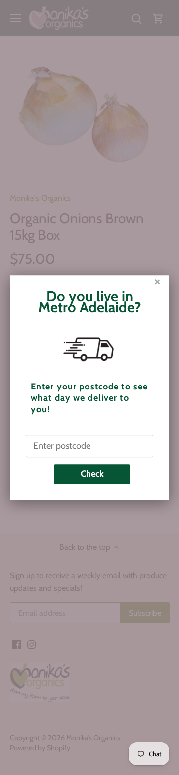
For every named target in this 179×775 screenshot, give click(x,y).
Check (92, 473)
